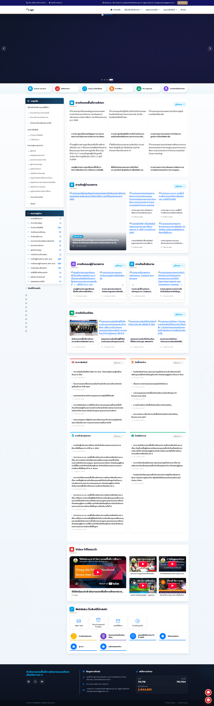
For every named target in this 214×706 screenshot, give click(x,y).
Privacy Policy (170, 703)
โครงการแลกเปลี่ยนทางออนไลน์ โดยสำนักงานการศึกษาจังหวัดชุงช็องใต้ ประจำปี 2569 (97, 385)
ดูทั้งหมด (178, 104)
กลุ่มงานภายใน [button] (152, 9)
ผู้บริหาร (33, 151)
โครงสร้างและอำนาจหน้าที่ (39, 113)
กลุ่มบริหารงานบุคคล (37, 187)
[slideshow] (107, 48)
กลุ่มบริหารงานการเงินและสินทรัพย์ (42, 182)
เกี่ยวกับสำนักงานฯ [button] (132, 9)
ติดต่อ (183, 9)
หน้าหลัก (116, 9)
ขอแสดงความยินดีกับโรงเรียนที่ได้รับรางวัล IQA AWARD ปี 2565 (142, 342)
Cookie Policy (183, 703)
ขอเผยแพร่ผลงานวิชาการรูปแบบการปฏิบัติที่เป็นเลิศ (93, 395)
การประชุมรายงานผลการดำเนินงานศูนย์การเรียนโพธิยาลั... (113, 292)
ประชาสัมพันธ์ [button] (169, 9)
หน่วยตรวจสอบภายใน (38, 160)
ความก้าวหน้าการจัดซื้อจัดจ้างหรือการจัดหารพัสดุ (152, 405)
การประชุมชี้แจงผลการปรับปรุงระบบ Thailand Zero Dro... (141, 292)
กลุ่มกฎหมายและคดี (37, 155)
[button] (210, 48)
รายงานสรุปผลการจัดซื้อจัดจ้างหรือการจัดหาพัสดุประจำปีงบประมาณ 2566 (154, 394)
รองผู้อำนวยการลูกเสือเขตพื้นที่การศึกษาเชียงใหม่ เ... (83, 290)
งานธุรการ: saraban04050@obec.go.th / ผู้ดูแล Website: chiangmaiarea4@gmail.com (144, 3)
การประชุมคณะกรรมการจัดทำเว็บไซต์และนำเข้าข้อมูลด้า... (171, 292)
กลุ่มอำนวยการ (35, 169)
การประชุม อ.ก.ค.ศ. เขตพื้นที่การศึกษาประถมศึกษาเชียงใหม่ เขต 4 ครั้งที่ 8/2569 (172, 213)
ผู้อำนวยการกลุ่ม (36, 164)
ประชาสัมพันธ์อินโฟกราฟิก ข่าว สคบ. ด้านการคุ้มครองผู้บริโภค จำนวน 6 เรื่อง (96, 373)
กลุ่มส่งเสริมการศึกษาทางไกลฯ (41, 178)
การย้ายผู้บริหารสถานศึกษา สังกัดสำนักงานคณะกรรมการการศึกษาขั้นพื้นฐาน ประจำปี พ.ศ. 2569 (96, 447)
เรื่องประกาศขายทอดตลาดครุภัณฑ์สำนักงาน (150, 383)
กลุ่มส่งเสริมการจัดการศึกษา (40, 191)
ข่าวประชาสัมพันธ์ (36, 135)
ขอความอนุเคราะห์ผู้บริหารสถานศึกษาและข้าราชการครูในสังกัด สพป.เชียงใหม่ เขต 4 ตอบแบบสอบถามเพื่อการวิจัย (97, 421)
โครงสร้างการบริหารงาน (39, 117)
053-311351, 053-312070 (37, 3)
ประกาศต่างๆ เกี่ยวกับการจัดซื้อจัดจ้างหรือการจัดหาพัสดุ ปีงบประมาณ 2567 (154, 415)
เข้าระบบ (183, 2)
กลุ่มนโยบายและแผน (37, 173)
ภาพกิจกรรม (34, 139)
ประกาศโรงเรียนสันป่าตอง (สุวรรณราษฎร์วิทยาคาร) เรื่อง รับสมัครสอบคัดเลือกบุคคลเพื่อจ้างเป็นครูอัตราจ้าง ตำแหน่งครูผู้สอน (157, 464)
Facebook (108, 3)
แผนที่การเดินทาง (56, 3)
